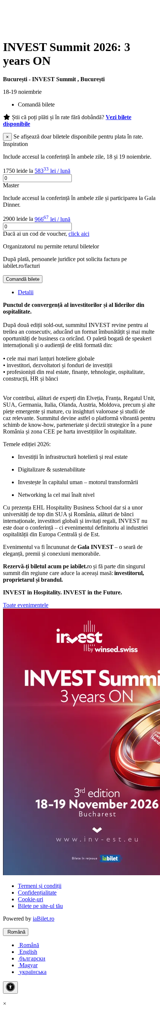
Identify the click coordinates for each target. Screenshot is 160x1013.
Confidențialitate (37, 892)
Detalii (25, 292)
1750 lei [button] (12, 171)
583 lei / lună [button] (52, 171)
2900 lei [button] (12, 219)
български (31, 958)
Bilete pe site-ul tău (40, 906)
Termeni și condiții (39, 886)
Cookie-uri (30, 899)
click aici (78, 234)
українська (32, 972)
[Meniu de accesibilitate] (10, 987)
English (27, 952)
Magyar (28, 965)
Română (15, 932)
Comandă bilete (22, 279)
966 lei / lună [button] (52, 219)
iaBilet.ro (43, 918)
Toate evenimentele (25, 605)
